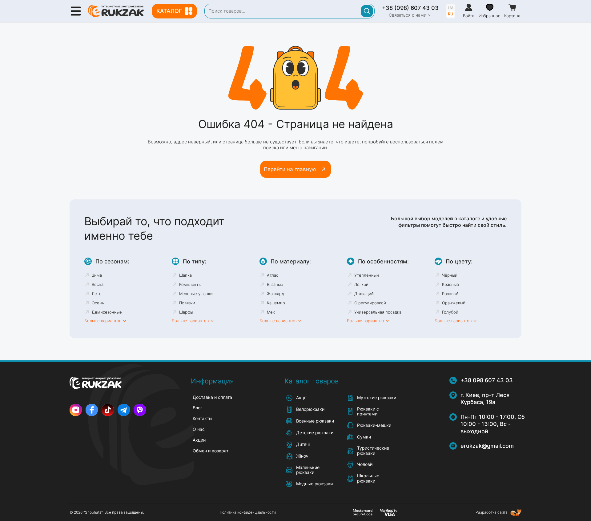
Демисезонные (107, 312)
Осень (98, 302)
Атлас (272, 275)
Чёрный (449, 275)
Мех (271, 312)
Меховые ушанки (196, 293)
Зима (97, 275)
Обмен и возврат (210, 450)
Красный (450, 284)
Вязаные (275, 284)
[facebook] (92, 410)
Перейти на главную (290, 169)
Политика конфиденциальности (248, 512)
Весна (97, 284)
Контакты (202, 418)
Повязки (187, 302)
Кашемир (276, 302)
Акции (199, 440)
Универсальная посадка (377, 312)
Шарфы (186, 312)
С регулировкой (370, 302)
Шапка (185, 275)
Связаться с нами (407, 15)
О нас (199, 429)
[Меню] (76, 11)
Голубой (450, 312)
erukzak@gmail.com (487, 446)
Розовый (450, 293)
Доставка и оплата (212, 397)
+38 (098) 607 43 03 (410, 8)
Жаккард (275, 293)
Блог (197, 407)
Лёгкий (361, 284)
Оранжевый (453, 302)
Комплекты (190, 284)
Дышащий (364, 293)
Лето (97, 293)
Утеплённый (366, 275)
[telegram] (124, 410)
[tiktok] (108, 410)
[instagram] (76, 410)
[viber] (140, 410)
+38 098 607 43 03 (486, 380)
